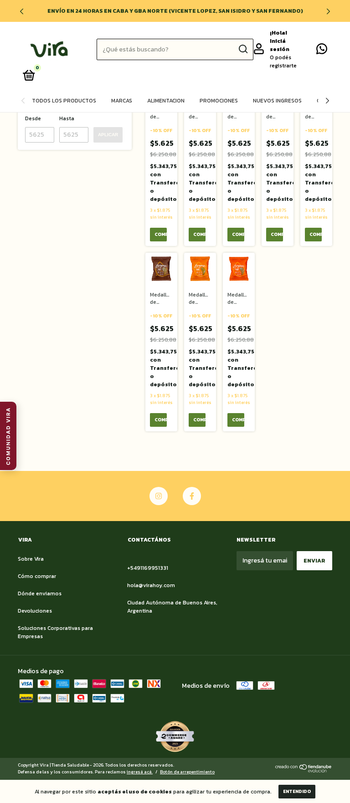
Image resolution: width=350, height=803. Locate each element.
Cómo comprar (37, 576)
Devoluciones (35, 611)
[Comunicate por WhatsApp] (322, 51)
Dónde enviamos (40, 593)
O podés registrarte (283, 61)
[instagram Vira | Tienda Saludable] (158, 496)
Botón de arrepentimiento (187, 771)
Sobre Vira (31, 559)
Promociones (219, 101)
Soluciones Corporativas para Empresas (55, 632)
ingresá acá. (140, 771)
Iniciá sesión (279, 45)
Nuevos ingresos (277, 101)
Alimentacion (166, 101)
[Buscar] (242, 49)
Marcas (121, 101)
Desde (33, 118)
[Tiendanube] (303, 770)
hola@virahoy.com (151, 585)
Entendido (297, 791)
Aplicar (108, 134)
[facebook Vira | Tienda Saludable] (192, 496)
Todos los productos (64, 101)
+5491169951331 (147, 568)
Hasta (66, 118)
